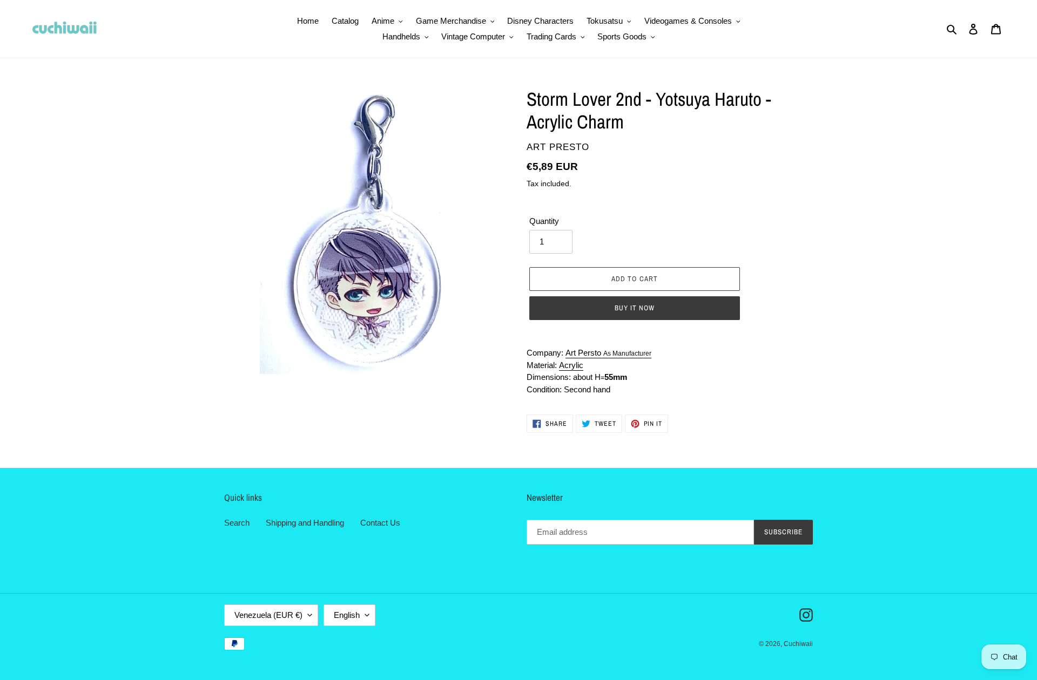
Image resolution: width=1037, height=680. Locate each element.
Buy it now (635, 307)
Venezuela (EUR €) (268, 615)
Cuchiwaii (798, 644)
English (347, 615)
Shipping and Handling (305, 522)
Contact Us (380, 522)
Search (237, 522)
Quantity (544, 221)
